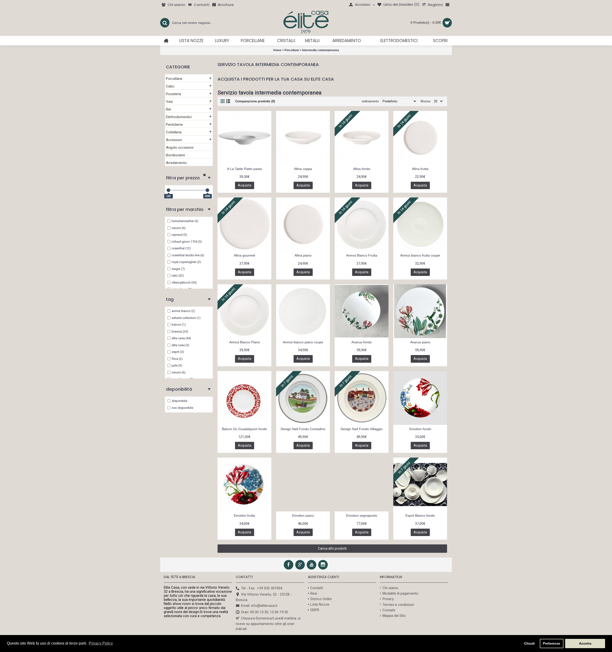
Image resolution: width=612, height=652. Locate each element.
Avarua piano (420, 342)
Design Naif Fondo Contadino (303, 429)
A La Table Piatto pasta (244, 169)
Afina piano (303, 255)
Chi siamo (390, 588)
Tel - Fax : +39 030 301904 (261, 588)
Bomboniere (175, 155)
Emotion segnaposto (361, 515)
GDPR (314, 610)
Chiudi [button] (529, 643)
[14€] (168, 190)
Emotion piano (303, 515)
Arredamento (176, 163)
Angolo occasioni (179, 147)
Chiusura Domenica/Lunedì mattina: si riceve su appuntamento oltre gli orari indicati (268, 623)
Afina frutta (420, 169)
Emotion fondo (420, 429)
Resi (313, 593)
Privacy (388, 599)
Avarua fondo (361, 342)
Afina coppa (303, 169)
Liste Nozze (319, 604)
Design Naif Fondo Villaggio (361, 429)
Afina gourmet (244, 255)
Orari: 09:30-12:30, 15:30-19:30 (264, 612)
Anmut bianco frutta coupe (420, 255)
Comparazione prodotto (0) (255, 101)
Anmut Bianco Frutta (361, 255)
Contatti (316, 588)
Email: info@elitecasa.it (259, 605)
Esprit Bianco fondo (420, 515)
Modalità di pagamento (400, 593)
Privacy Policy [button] (101, 643)
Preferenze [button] (551, 643)
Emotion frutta (244, 515)
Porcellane (291, 50)
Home (277, 50)
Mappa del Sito (394, 616)
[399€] (207, 190)
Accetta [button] (585, 643)
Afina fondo (361, 169)
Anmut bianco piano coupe (303, 342)
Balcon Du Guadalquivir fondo (244, 429)
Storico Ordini (321, 599)
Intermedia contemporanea (320, 50)
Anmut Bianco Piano (244, 342)
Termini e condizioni (398, 605)
